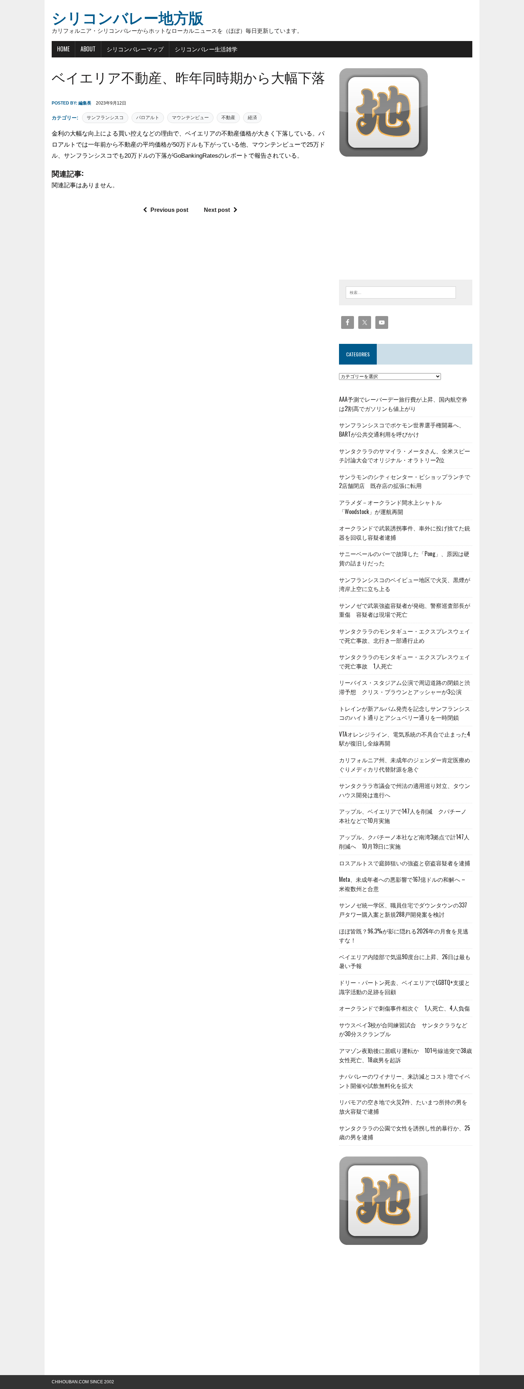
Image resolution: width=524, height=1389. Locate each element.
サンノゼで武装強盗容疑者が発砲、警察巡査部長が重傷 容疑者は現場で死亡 (404, 610)
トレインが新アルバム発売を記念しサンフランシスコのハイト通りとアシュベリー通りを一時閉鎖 (404, 713)
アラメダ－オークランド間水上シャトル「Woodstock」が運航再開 (390, 507)
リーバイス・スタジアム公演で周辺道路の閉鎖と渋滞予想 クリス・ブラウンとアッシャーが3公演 (404, 687)
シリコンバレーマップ (135, 49)
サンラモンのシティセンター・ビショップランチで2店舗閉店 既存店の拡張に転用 (404, 481)
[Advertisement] (399, 216)
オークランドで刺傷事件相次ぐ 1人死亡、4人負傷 (404, 1008)
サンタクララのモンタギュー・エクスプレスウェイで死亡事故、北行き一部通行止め (404, 636)
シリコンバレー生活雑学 (206, 49)
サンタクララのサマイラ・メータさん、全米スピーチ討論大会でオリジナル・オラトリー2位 (404, 455)
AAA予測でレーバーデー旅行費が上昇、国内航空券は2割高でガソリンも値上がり (403, 404)
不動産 (228, 117)
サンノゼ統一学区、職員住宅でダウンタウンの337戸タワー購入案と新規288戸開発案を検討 (403, 910)
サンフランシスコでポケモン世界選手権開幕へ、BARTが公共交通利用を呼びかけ (401, 429)
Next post (217, 210)
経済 (252, 117)
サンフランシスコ (105, 117)
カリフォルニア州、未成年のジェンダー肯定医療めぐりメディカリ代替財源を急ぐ (404, 764)
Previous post (169, 210)
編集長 (84, 103)
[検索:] (401, 292)
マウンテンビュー (190, 117)
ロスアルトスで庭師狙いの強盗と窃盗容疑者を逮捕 (404, 863)
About (88, 49)
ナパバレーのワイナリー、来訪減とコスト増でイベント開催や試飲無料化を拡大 (404, 1081)
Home (63, 49)
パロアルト (147, 117)
